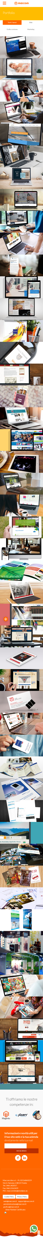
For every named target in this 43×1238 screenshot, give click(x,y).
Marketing (30, 29)
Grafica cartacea (12, 29)
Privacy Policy (22, 1197)
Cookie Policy (9, 1197)
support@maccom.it (26, 1201)
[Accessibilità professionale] (5, 619)
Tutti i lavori (12, 22)
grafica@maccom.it (11, 1207)
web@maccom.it (10, 1201)
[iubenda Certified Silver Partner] (18, 1213)
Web (30, 22)
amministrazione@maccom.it (14, 1204)
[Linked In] (24, 1158)
